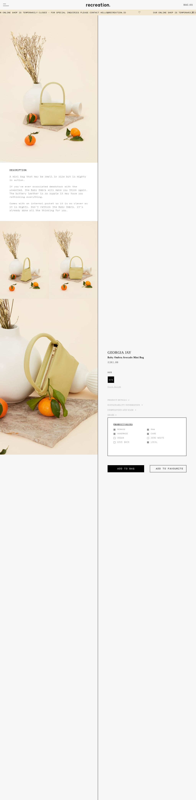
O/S (111, 380)
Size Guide (114, 387)
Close (193, 12)
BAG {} (188, 5)
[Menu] (27, 4)
